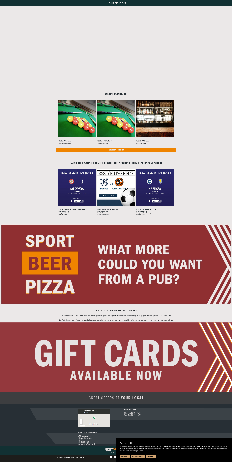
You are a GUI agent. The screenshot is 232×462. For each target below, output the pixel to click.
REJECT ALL (150, 456)
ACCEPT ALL (124, 456)
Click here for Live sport (116, 150)
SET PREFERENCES (137, 456)
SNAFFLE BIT (117, 3)
